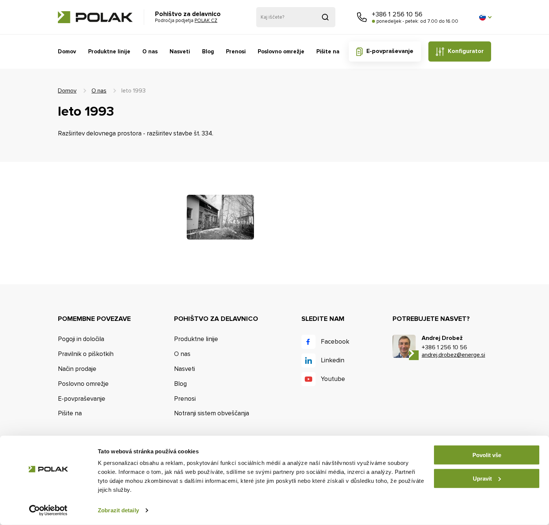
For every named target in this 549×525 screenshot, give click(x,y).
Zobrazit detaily (118, 510)
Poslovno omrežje (281, 51)
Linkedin (332, 360)
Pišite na (327, 51)
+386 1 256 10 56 (397, 14)
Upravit (482, 478)
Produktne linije (109, 51)
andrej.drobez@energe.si (453, 355)
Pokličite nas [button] (362, 17)
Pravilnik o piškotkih (86, 354)
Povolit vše (486, 455)
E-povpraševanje (389, 51)
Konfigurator (466, 51)
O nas (150, 51)
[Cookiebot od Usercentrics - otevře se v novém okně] (48, 510)
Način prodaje (77, 369)
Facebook (335, 342)
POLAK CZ (95, 17)
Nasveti (180, 51)
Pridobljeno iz (325, 17)
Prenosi (236, 51)
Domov (67, 51)
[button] (485, 17)
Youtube (333, 379)
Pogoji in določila (81, 339)
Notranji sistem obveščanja (211, 413)
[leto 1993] (220, 217)
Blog (208, 51)
